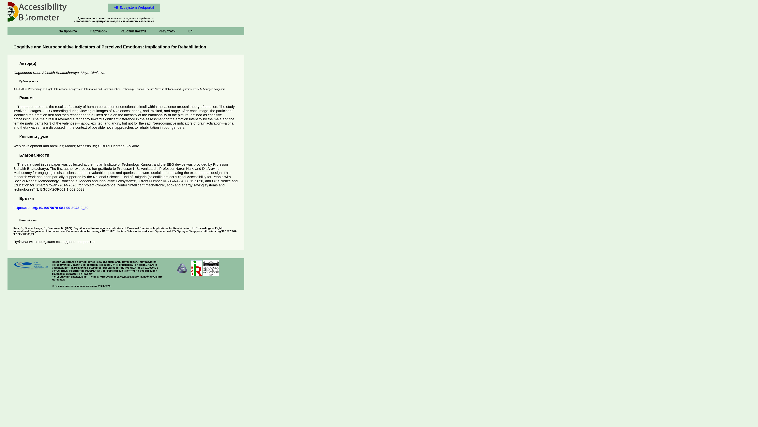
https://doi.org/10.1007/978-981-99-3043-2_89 (50, 208)
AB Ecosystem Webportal (134, 7)
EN (190, 31)
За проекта (68, 31)
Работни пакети (133, 31)
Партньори (99, 31)
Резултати (167, 31)
